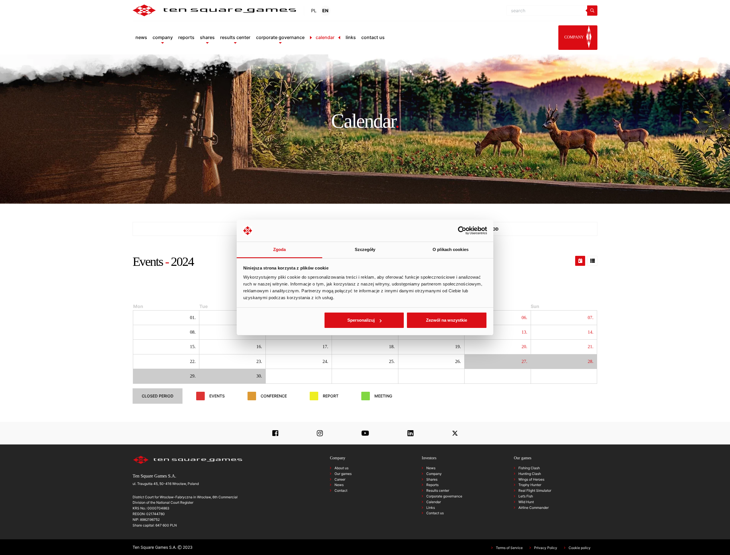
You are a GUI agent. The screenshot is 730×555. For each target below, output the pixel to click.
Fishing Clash (529, 468)
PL (314, 10)
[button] (162, 37)
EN (325, 10)
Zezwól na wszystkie (446, 320)
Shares (431, 479)
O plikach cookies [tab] (451, 249)
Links (430, 507)
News (339, 485)
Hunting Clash (529, 474)
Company (434, 474)
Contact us (435, 513)
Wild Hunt (526, 502)
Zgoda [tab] (279, 249)
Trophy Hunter (529, 485)
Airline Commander (533, 507)
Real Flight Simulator (534, 490)
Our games (343, 474)
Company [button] (574, 37)
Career (339, 479)
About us (341, 468)
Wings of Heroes (531, 479)
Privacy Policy (545, 548)
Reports (432, 485)
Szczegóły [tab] (365, 249)
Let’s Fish (525, 496)
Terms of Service (509, 548)
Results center (437, 490)
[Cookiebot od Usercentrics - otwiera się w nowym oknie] (462, 231)
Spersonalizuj (361, 320)
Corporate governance (444, 496)
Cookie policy (580, 548)
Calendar (433, 502)
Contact (340, 490)
